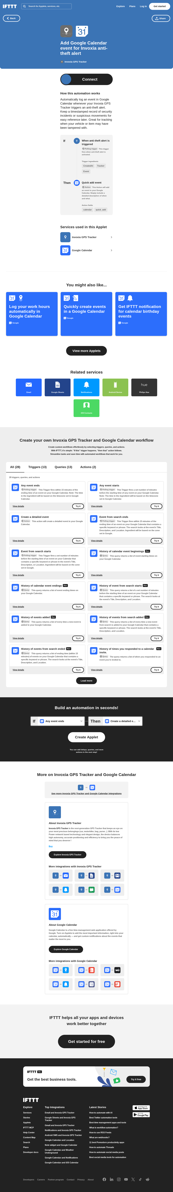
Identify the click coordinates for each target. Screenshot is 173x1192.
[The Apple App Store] (141, 1108)
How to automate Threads (101, 1147)
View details (18, 506)
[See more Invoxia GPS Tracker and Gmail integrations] (112, 876)
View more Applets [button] (86, 351)
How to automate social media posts (106, 1152)
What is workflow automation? (103, 1127)
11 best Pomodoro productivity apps (106, 1142)
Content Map (29, 1137)
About (91, 1179)
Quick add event (91, 182)
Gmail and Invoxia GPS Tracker (59, 1125)
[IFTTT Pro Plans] (147, 551)
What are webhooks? (99, 1137)
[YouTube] (126, 1180)
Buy (51, 846)
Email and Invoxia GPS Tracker (59, 1113)
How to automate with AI (100, 1113)
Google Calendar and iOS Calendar (61, 1163)
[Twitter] (133, 1180)
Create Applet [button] (86, 737)
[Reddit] (147, 1180)
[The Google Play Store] (141, 1115)
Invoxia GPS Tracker (58, 828)
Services (27, 1113)
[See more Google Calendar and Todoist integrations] (112, 984)
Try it (78, 506)
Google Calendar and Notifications (61, 1158)
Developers (28, 1179)
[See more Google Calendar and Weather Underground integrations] (112, 970)
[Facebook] (104, 1180)
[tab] (15, 467)
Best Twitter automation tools (103, 1118)
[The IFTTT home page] (10, 6)
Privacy (81, 1179)
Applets (27, 1122)
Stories (26, 1118)
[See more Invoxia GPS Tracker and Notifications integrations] (61, 890)
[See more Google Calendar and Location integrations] (61, 970)
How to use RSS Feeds (100, 1132)
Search (26, 1142)
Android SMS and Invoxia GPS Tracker (63, 1135)
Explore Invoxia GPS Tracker (67, 855)
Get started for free (86, 1041)
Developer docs (30, 1152)
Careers (41, 1179)
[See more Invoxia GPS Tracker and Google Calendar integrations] (112, 890)
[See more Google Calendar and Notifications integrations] (61, 984)
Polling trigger (30, 490)
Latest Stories (97, 1107)
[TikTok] (140, 1180)
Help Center (29, 1132)
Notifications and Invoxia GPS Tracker (63, 1130)
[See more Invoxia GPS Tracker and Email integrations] (61, 876)
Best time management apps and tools (107, 1122)
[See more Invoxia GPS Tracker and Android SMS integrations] (86, 890)
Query (105, 556)
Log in (143, 6)
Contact (70, 1179)
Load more (86, 680)
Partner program (56, 1179)
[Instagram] (119, 1180)
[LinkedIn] (111, 1180)
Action (27, 521)
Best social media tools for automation (107, 1157)
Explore (120, 6)
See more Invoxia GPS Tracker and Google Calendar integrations (86, 793)
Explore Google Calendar (66, 949)
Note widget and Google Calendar (61, 1145)
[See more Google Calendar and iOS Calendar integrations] (86, 984)
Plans (132, 6)
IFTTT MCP (28, 1127)
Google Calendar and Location (59, 1140)
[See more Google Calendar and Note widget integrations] (86, 970)
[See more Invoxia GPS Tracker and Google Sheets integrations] (86, 876)
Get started (160, 6)
